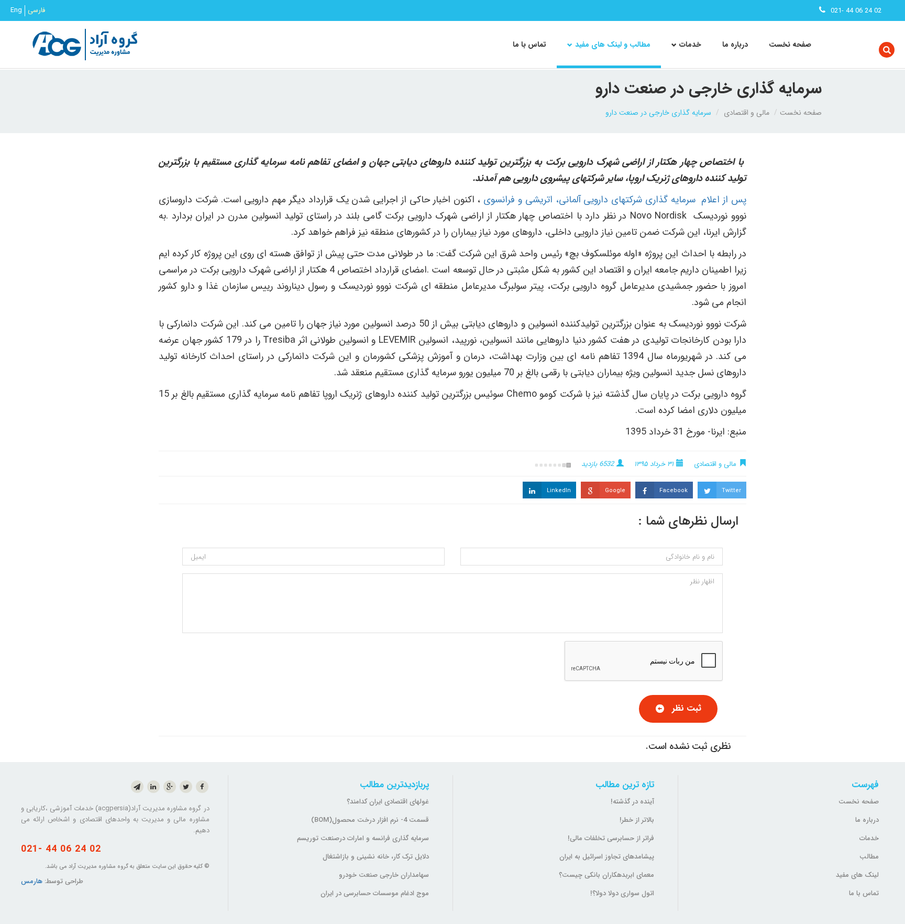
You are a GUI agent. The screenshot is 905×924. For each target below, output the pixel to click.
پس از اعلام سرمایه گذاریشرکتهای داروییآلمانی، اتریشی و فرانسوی (614, 199)
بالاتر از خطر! (637, 819)
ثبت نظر (686, 708)
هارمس (31, 881)
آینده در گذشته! (632, 801)
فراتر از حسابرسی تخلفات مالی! (611, 838)
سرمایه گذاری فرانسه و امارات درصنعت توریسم (363, 838)
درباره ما (735, 44)
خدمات (869, 838)
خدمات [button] (690, 44)
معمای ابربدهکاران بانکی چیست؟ (606, 874)
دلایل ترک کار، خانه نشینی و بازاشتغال (376, 856)
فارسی (36, 10)
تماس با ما (529, 44)
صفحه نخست (790, 44)
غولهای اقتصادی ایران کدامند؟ (388, 801)
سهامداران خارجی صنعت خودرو (384, 874)
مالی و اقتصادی (746, 112)
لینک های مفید (857, 874)
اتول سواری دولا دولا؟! (622, 893)
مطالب (869, 856)
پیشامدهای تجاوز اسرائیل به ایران (606, 856)
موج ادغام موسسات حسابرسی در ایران (375, 893)
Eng (16, 10)
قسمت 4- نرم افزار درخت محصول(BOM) (370, 819)
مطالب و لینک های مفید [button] (612, 44)
